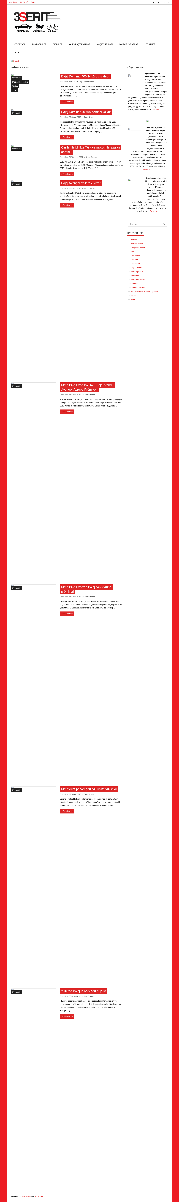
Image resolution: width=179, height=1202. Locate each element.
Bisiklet (57, 44)
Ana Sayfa (13, 2)
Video (17, 52)
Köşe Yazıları (105, 44)
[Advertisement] (147, 347)
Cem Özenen (88, 81)
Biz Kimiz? (24, 2)
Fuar (132, 251)
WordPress (26, 1196)
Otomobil (20, 44)
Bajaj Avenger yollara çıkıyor (81, 183)
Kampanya (135, 256)
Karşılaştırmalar (79, 44)
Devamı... (156, 109)
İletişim (33, 2)
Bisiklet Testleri (137, 243)
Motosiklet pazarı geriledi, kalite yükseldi (89, 789)
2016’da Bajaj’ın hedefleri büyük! (83, 991)
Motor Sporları (129, 44)
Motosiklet (39, 44)
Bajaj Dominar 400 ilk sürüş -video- (85, 76)
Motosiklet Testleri (20, 82)
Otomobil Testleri (138, 287)
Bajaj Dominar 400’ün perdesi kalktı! (86, 112)
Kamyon (134, 259)
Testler (150, 44)
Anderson (39, 1196)
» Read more (67, 102)
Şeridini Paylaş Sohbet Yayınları (144, 291)
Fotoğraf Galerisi (138, 248)
